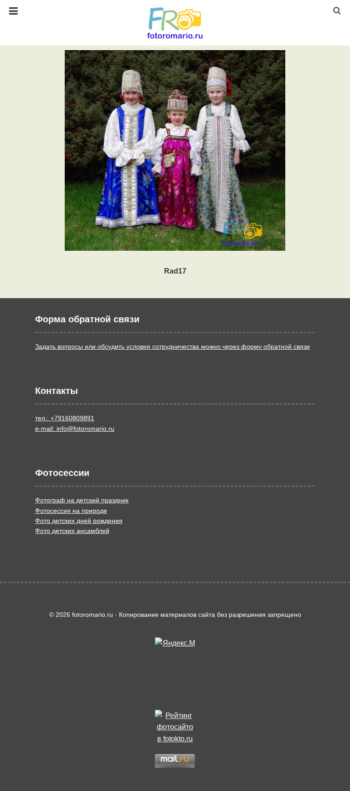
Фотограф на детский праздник (82, 500)
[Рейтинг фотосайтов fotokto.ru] (175, 727)
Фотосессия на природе (71, 510)
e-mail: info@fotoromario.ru (74, 428)
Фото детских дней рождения (79, 520)
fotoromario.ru (175, 23)
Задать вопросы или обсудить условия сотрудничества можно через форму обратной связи (172, 346)
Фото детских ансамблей (72, 530)
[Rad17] (175, 150)
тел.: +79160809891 (64, 418)
